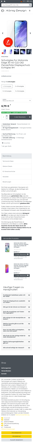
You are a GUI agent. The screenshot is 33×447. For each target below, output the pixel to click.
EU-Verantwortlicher (9, 171)
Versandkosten (6, 371)
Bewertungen (7, 182)
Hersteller (6, 177)
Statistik (6, 420)
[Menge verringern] (7, 118)
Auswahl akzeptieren (16, 440)
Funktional (7, 427)
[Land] (21, 1)
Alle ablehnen (16, 436)
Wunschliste (6, 143)
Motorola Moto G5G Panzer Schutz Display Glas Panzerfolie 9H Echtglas (21, 245)
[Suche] (30, 5)
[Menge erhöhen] (7, 116)
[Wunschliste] (24, 1)
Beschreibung (7, 156)
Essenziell (7, 418)
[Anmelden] (2, 1)
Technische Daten (8, 161)
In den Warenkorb (19, 117)
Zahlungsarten (6, 368)
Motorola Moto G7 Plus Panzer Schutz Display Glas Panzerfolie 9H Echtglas (21, 266)
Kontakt (4, 374)
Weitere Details (7, 166)
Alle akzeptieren (16, 433)
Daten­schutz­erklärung (22, 415)
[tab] (16, 156)
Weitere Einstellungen (8, 429)
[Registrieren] (4, 1)
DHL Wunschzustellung (11, 423)
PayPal (6, 425)
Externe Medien (9, 421)
